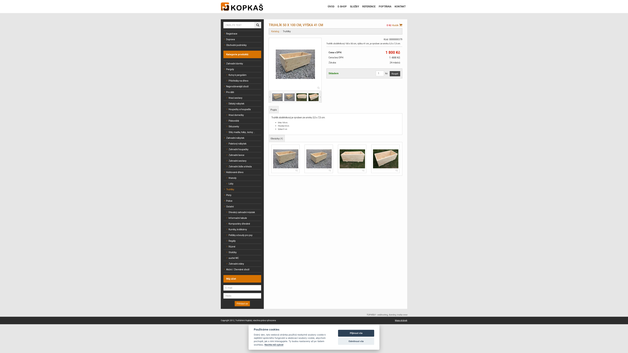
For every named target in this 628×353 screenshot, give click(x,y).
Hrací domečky (236, 115)
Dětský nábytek (236, 103)
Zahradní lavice (236, 155)
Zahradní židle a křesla (240, 166)
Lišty (231, 183)
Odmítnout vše (356, 341)
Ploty (228, 195)
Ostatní (230, 206)
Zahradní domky (234, 63)
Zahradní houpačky (238, 149)
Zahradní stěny (236, 263)
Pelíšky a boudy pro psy (241, 235)
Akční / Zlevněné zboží (237, 269)
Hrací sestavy (235, 98)
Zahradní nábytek (235, 138)
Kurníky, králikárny (238, 229)
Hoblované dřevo (235, 172)
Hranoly (232, 178)
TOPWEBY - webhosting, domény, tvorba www (386, 314)
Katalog (275, 31)
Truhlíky (230, 189)
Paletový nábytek (237, 143)
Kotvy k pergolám (237, 75)
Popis (273, 110)
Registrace (231, 33)
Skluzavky (234, 126)
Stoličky (233, 252)
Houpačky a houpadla (240, 109)
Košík (395, 25)
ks (386, 73)
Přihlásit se (242, 303)
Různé (232, 246)
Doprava (230, 39)
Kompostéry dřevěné (239, 223)
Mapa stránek (401, 320)
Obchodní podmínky (236, 45)
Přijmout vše (356, 333)
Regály (232, 241)
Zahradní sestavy (237, 161)
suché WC (234, 258)
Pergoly (230, 69)
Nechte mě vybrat (273, 344)
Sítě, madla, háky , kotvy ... (242, 132)
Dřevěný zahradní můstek (242, 212)
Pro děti (230, 92)
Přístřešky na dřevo (238, 80)
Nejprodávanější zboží (237, 86)
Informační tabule (238, 218)
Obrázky (276, 138)
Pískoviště (234, 120)
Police (229, 201)
